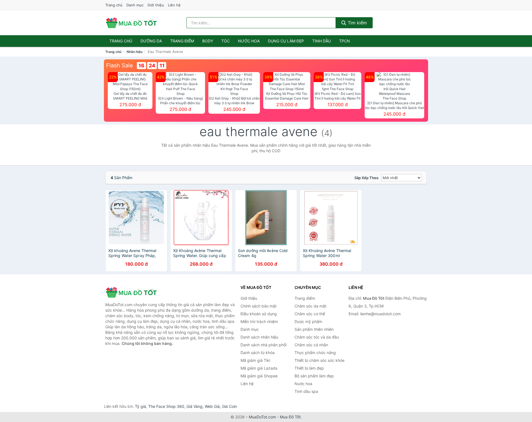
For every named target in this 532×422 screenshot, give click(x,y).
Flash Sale (119, 65)
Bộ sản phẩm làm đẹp (314, 375)
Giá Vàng (194, 406)
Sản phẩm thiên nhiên (314, 329)
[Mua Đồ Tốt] (133, 292)
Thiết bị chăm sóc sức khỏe (319, 360)
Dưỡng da (151, 41)
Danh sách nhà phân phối (264, 344)
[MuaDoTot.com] (131, 23)
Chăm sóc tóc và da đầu (317, 337)
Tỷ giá (140, 406)
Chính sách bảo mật (259, 306)
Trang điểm (182, 41)
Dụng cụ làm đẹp (286, 41)
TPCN (344, 41)
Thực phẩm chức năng (315, 352)
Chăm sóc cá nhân (311, 344)
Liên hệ (174, 5)
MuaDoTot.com (262, 417)
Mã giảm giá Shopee (259, 375)
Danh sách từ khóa (258, 352)
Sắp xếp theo (366, 178)
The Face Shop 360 (166, 406)
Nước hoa (249, 41)
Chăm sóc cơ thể (310, 313)
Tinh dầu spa (306, 391)
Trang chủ (113, 5)
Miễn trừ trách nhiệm (259, 321)
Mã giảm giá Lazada (259, 368)
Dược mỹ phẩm (308, 321)
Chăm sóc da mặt (310, 306)
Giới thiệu (155, 5)
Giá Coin (229, 406)
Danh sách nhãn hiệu (259, 337)
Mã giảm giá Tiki (255, 360)
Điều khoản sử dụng (259, 313)
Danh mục (135, 5)
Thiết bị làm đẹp (309, 368)
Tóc (225, 41)
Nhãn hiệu (134, 52)
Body (207, 41)
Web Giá (212, 406)
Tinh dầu (321, 41)
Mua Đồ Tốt (290, 417)
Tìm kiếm (356, 23)
